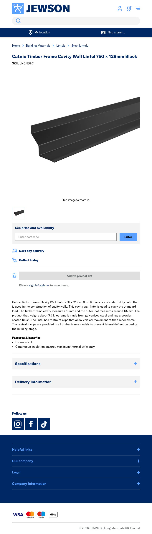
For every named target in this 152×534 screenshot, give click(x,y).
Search (17, 21)
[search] (76, 21)
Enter (128, 237)
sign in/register (39, 285)
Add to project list (79, 276)
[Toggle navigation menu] (138, 8)
